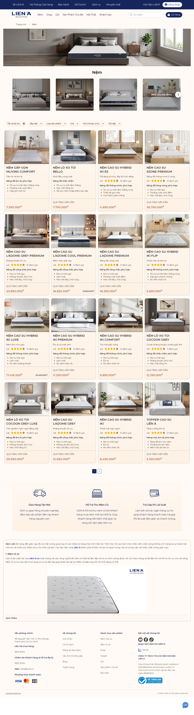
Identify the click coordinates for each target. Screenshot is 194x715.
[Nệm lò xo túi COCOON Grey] (167, 315)
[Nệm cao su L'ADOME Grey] (73, 399)
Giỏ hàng (175, 14)
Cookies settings (13, 693)
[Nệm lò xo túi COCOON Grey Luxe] (26, 399)
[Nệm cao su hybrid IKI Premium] (73, 315)
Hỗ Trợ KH (80, 4)
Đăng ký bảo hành (72, 650)
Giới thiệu (67, 639)
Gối (102, 661)
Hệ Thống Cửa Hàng (41, 4)
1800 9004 (20, 663)
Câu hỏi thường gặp (73, 656)
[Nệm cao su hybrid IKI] (120, 399)
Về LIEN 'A (18, 4)
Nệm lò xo (105, 644)
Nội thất (104, 673)
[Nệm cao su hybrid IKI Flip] (167, 231)
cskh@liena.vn (27, 669)
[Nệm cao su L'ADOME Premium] (120, 231)
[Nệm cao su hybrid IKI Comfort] (120, 315)
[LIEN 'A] (21, 15)
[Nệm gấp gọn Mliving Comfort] (26, 147)
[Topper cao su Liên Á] (167, 399)
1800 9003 (20, 652)
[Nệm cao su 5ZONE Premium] (167, 147)
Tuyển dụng (68, 667)
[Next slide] (178, 95)
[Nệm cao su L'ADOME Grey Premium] (26, 231)
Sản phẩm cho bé (109, 667)
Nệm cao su (106, 639)
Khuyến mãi (113, 4)
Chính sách (68, 644)
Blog (65, 661)
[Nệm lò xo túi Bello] (73, 147)
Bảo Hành (63, 4)
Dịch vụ (96, 4)
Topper (103, 656)
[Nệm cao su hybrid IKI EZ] (120, 147)
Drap (102, 650)
